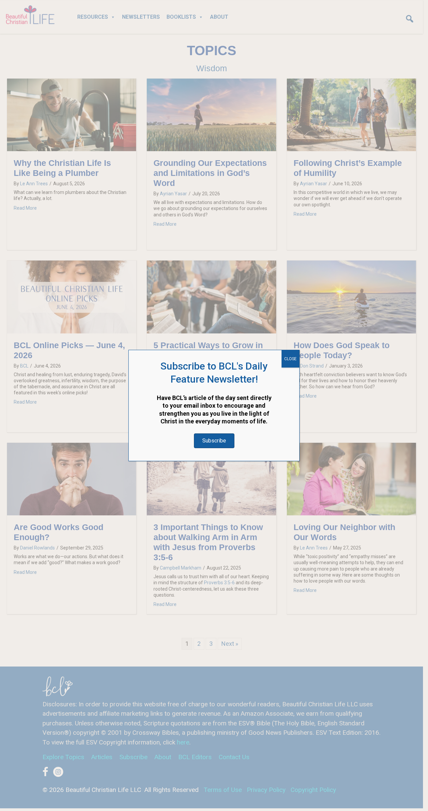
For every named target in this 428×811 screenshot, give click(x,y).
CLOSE (290, 359)
